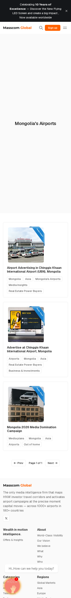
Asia (28, 279)
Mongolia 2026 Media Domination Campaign (31, 429)
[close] (66, 11)
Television (9, 593)
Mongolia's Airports (48, 279)
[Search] (41, 28)
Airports (14, 358)
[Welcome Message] (12, 585)
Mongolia (15, 279)
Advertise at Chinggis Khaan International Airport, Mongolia (29, 349)
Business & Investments (24, 370)
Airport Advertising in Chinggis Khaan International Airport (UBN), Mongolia (34, 270)
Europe (41, 593)
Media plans (16, 438)
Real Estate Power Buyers (25, 291)
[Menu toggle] (65, 28)
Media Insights (18, 285)
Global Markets (46, 582)
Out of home (32, 444)
